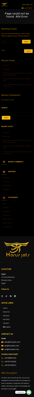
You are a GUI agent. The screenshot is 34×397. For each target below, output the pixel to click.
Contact (6, 323)
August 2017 (6, 189)
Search (3, 50)
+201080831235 (10, 358)
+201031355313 (10, 365)
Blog (4, 203)
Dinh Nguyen (6, 211)
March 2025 (6, 177)
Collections (6, 207)
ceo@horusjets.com (11, 349)
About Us (6, 312)
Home (5, 308)
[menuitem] (27, 8)
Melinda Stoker (7, 223)
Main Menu (26, 5)
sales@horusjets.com (12, 342)
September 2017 (7, 185)
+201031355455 (10, 362)
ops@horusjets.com (11, 346)
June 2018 (6, 181)
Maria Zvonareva (7, 219)
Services (6, 316)
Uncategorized (7, 226)
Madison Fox (6, 215)
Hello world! (6, 65)
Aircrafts (6, 319)
